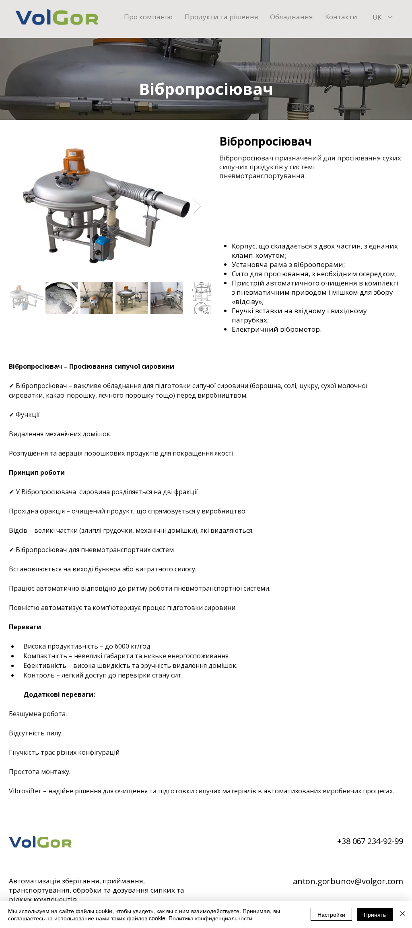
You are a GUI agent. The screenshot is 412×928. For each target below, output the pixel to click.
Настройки (331, 914)
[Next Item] (197, 206)
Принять (375, 914)
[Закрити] (402, 914)
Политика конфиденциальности (210, 918)
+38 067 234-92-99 (370, 841)
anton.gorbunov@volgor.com (348, 881)
